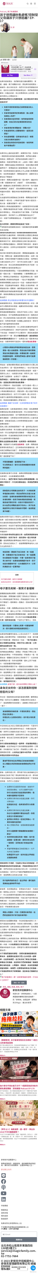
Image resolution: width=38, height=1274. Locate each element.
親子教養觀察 (12, 11)
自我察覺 (20, 444)
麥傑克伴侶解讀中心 (22, 1261)
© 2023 (5, 1261)
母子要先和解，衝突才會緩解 (11, 579)
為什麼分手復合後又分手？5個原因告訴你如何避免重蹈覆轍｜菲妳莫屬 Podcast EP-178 (19, 1087)
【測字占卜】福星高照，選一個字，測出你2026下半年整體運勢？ (17, 1130)
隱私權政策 (7, 1269)
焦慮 (13, 987)
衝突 (17, 987)
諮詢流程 (4, 1212)
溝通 (9, 987)
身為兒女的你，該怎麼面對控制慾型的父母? (17, 582)
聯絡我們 (4, 1218)
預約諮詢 (4, 1215)
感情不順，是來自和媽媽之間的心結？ (22, 684)
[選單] (35, 3)
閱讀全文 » (3, 1055)
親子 (22, 987)
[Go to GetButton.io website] (33, 1272)
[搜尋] (27, 3)
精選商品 (4, 1210)
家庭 (4, 987)
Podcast (3, 11)
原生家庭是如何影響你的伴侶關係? (21, 300)
